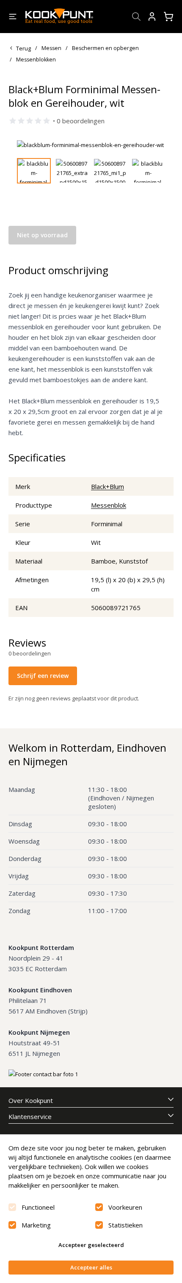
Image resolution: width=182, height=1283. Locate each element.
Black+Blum (107, 486)
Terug (23, 48)
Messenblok (108, 505)
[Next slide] (153, 145)
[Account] (152, 16)
